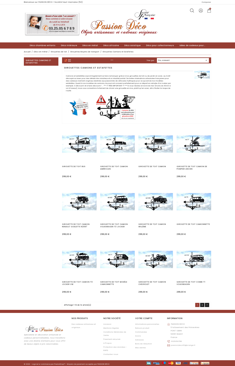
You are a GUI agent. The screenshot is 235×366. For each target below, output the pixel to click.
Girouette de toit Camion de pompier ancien (192, 167)
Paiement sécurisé (111, 339)
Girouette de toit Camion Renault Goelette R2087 (76, 225)
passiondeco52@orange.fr (183, 345)
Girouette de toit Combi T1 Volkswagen (191, 283)
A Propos (107, 343)
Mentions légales (111, 328)
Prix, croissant (183, 60)
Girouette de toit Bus (73, 166)
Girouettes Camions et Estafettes (38, 61)
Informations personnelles (147, 324)
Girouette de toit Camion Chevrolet (152, 283)
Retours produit (142, 328)
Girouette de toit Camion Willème (152, 225)
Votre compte (144, 318)
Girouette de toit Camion (152, 166)
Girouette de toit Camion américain (114, 167)
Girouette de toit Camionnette (193, 224)
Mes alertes (140, 348)
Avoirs (138, 336)
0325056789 (176, 341)
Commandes (141, 332)
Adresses (139, 340)
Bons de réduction (143, 344)
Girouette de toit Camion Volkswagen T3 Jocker (114, 225)
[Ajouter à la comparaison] (79, 151)
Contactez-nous (110, 354)
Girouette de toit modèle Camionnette (113, 283)
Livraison (107, 324)
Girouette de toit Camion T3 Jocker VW (77, 283)
